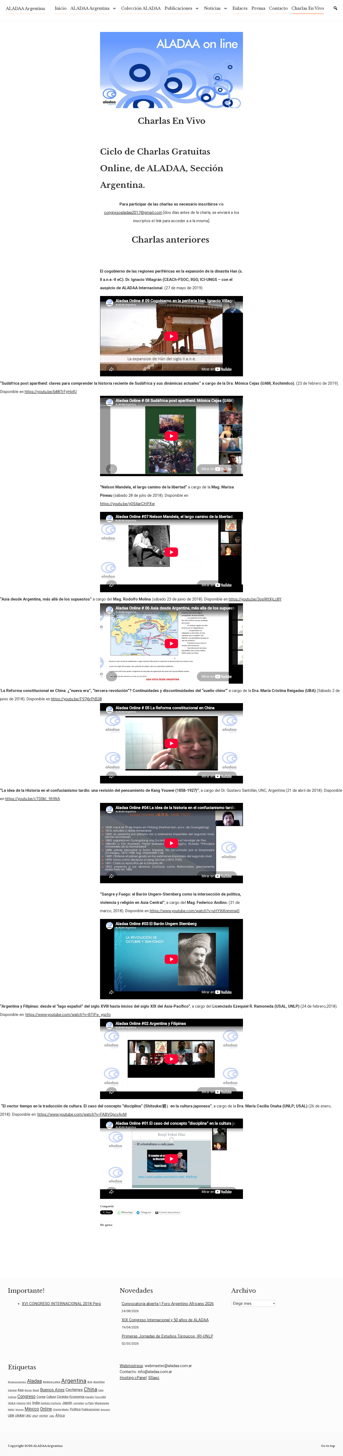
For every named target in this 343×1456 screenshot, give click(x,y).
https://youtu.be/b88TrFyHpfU (51, 391)
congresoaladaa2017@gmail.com (133, 212)
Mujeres (19, 1409)
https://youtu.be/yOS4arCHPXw (127, 503)
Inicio (60, 8)
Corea (41, 1397)
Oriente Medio (61, 1409)
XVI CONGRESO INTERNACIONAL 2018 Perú (61, 1303)
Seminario (105, 1409)
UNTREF (43, 1416)
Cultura (51, 1397)
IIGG (28, 1403)
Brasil (36, 1390)
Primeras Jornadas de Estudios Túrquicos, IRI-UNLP (167, 1336)
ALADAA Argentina (25, 8)
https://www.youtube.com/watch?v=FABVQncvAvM (82, 1114)
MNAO (11, 1409)
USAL (51, 1416)
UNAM (20, 1416)
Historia (20, 1403)
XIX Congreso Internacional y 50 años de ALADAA (165, 1320)
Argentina (73, 1380)
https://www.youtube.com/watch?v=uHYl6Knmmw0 (194, 910)
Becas (28, 1390)
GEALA (11, 1403)
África (60, 1415)
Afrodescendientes (17, 1382)
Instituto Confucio (51, 1403)
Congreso (26, 1396)
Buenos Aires (52, 1389)
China (90, 1389)
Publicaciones (178, 8)
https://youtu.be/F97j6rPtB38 (76, 699)
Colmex (12, 1397)
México (32, 1408)
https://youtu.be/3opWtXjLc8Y (255, 599)
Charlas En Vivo (308, 8)
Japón (67, 1403)
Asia (21, 1390)
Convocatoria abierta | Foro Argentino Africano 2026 (168, 1303)
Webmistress (131, 1365)
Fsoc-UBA (100, 1397)
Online (46, 1408)
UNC (28, 1416)
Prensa (258, 8)
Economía (76, 1397)
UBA (11, 1416)
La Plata (89, 1403)
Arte (89, 1381)
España (89, 1397)
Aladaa (34, 1381)
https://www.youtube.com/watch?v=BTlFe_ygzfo (68, 1014)
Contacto (278, 8)
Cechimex (74, 1390)
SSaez (153, 1377)
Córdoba (62, 1397)
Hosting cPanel (133, 1377)
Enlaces (240, 8)
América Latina (51, 1381)
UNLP (35, 1416)
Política (75, 1409)
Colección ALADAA (141, 8)
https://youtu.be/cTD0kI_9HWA (32, 798)
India (36, 1403)
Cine (100, 1390)
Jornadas (78, 1403)
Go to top (328, 1446)
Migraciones (102, 1403)
